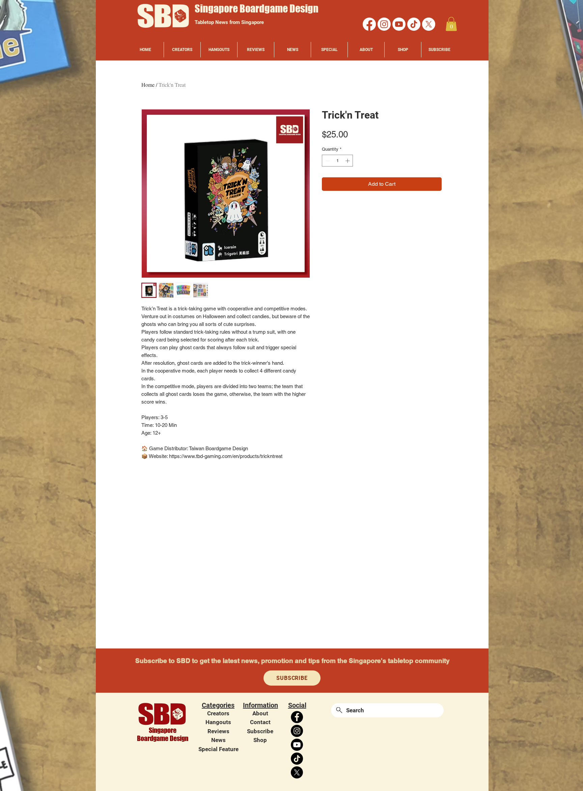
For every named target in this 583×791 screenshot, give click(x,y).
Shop (260, 740)
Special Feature (218, 749)
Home (148, 84)
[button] (451, 24)
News (218, 740)
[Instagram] (384, 24)
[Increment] (348, 161)
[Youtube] (399, 24)
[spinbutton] (337, 161)
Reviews (218, 731)
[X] (428, 24)
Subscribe (260, 731)
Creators (218, 713)
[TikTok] (413, 24)
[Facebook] (369, 24)
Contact (260, 722)
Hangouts (218, 722)
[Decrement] (327, 161)
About (260, 713)
